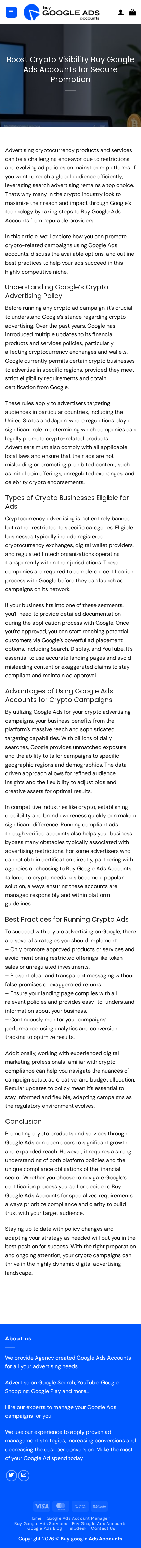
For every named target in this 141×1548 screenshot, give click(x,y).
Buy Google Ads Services (40, 1523)
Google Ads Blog (44, 1528)
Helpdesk (77, 1528)
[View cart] (132, 12)
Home (36, 1518)
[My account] (120, 12)
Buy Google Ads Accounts (99, 1523)
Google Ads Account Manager (78, 1518)
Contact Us (103, 1528)
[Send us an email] (23, 1475)
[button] (11, 12)
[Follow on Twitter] (11, 1475)
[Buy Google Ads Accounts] (67, 11)
